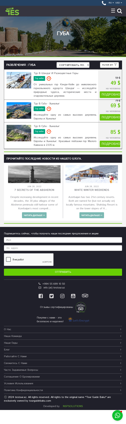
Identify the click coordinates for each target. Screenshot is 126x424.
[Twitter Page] (54, 296)
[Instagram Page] (65, 296)
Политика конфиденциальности (23, 390)
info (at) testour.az (53, 288)
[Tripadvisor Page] (88, 296)
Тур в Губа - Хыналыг (47, 104)
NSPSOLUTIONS (73, 406)
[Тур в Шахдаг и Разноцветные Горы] (19, 80)
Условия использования (18, 383)
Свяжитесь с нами (15, 363)
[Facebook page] (44, 296)
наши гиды (11, 343)
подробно (111, 94)
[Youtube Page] (76, 296)
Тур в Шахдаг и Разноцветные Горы (56, 73)
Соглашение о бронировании (22, 377)
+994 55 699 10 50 (53, 284)
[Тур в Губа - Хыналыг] (19, 110)
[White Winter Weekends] (91, 174)
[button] (117, 415)
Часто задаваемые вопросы (21, 370)
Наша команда (13, 336)
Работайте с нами (15, 356)
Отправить (63, 272)
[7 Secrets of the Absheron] (34, 174)
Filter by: (108, 65)
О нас (7, 329)
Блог (7, 350)
